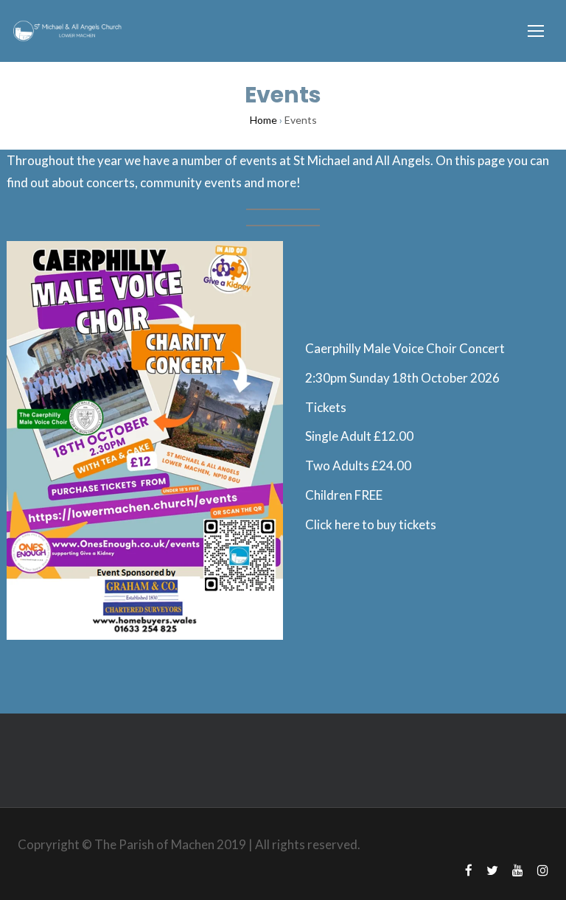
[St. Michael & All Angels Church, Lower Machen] (66, 31)
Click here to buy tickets (370, 524)
